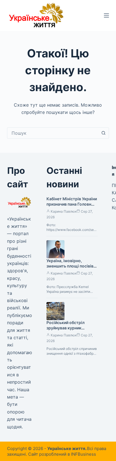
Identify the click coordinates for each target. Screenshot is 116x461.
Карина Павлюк (64, 211)
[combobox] (52, 133)
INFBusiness (83, 454)
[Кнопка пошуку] (103, 133)
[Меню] (106, 15)
